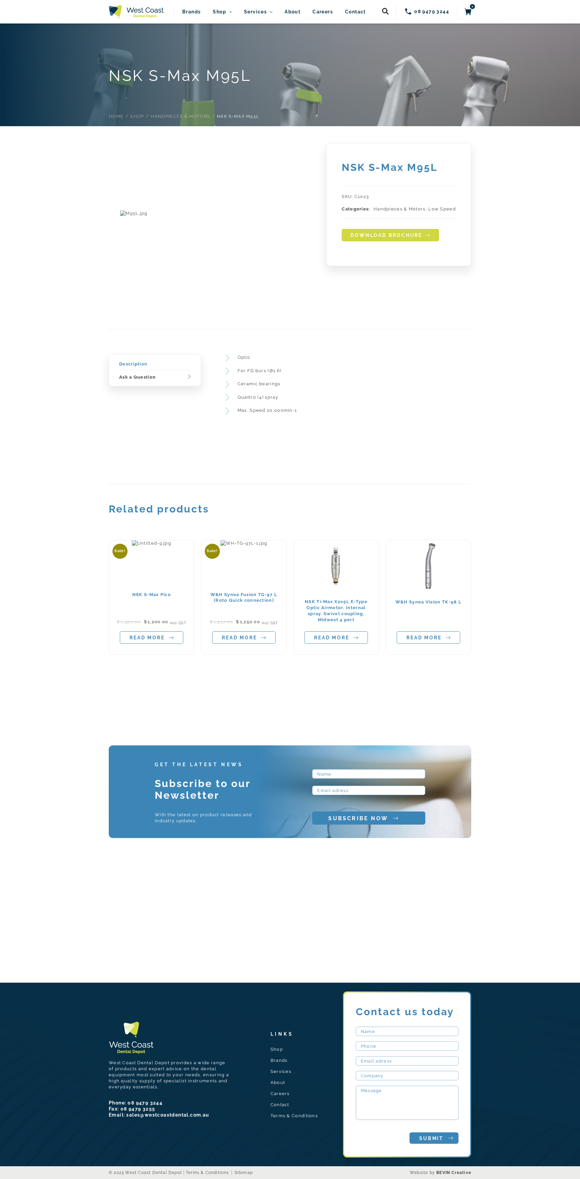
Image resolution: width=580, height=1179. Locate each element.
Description (133, 363)
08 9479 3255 (137, 1109)
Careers (322, 11)
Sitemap (244, 1173)
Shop (219, 11)
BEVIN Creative (453, 1173)
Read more (147, 637)
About (292, 11)
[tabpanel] (134, 213)
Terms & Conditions (294, 1116)
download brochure (386, 235)
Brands (191, 11)
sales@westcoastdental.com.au (167, 1115)
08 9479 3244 (145, 1103)
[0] (468, 11)
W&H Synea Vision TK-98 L (428, 601)
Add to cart (149, 562)
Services (255, 11)
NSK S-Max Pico (151, 594)
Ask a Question (137, 377)
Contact (355, 11)
